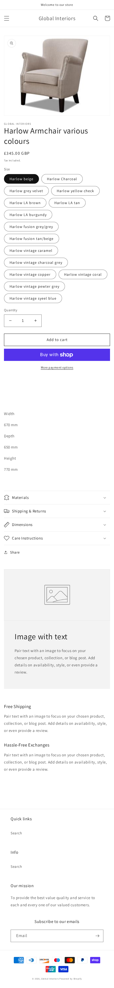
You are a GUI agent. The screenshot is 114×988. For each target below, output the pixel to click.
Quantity (10, 310)
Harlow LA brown (25, 202)
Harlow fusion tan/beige (32, 238)
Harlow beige (21, 178)
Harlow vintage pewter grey (34, 286)
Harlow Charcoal (62, 178)
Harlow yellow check (75, 190)
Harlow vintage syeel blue (33, 298)
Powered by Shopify (70, 978)
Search (16, 833)
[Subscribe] (97, 936)
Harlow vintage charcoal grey (36, 262)
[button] (6, 18)
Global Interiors (50, 978)
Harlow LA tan (67, 202)
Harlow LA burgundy (28, 214)
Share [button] (15, 552)
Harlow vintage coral (83, 274)
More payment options (57, 367)
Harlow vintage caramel (31, 250)
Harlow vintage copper (30, 274)
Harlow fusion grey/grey (31, 226)
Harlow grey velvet (26, 190)
